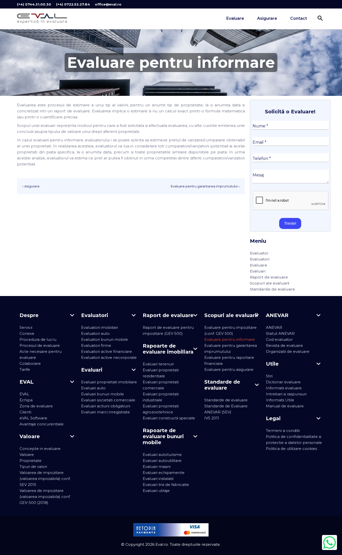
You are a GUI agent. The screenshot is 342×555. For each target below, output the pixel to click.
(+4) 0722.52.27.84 (73, 4)
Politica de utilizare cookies (291, 448)
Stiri (269, 376)
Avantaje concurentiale (42, 424)
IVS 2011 (211, 418)
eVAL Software (33, 418)
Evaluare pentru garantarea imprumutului (204, 186)
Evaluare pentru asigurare (228, 369)
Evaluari (257, 271)
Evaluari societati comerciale (108, 400)
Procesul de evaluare (40, 345)
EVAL (24, 394)
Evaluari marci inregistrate (105, 412)
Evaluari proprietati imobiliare (109, 382)
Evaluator (259, 253)
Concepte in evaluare (40, 448)
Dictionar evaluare (283, 382)
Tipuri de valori (33, 466)
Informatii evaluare (284, 388)
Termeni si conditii (283, 430)
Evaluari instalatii (158, 478)
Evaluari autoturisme (162, 454)
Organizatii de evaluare (287, 351)
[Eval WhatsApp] (329, 542)
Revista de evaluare (284, 345)
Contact (298, 18)
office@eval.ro (108, 4)
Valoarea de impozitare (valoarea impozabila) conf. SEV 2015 (45, 478)
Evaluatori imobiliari (99, 327)
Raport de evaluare (269, 277)
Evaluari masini (156, 466)
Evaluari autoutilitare (162, 460)
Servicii (26, 327)
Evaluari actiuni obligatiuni (105, 406)
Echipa (26, 400)
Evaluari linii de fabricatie (166, 484)
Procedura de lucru (38, 339)
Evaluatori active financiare (106, 351)
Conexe (27, 333)
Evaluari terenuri (158, 364)
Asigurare (267, 18)
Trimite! (290, 223)
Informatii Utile (280, 400)
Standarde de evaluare (272, 289)
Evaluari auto (93, 388)
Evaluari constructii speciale (169, 418)
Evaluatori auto (95, 333)
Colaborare (30, 363)
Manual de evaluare (285, 406)
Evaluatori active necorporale (109, 357)
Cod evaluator (279, 339)
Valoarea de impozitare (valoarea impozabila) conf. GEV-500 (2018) (45, 496)
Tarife (25, 369)
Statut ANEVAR (280, 333)
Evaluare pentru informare (229, 339)
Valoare (27, 454)
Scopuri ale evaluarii (269, 283)
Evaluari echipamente (164, 472)
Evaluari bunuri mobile (102, 394)
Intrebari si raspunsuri (286, 394)
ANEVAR (274, 327)
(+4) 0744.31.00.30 (34, 4)
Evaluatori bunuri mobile (104, 339)
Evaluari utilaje (156, 490)
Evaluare (235, 18)
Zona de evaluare (36, 406)
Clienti (25, 412)
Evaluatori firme (96, 345)
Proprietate (31, 460)
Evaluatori (259, 259)
